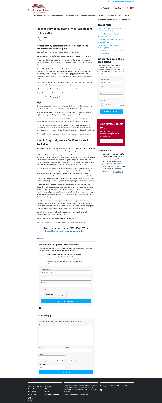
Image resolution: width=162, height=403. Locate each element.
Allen (40, 40)
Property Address (46, 269)
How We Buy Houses (55, 15)
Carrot (86, 394)
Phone (43, 276)
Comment (42, 325)
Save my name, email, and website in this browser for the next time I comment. (63, 361)
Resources (48, 391)
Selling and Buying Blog (107, 15)
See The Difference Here (111, 141)
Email (43, 283)
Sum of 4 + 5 (42, 364)
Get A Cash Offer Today (116, 2)
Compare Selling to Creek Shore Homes (80, 15)
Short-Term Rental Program (109, 20)
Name (41, 347)
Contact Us (128, 15)
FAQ (120, 15)
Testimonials (127, 20)
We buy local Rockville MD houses (47, 222)
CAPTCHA (43, 290)
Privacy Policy (32, 394)
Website (41, 354)
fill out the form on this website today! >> (65, 231)
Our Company (129, 2)
